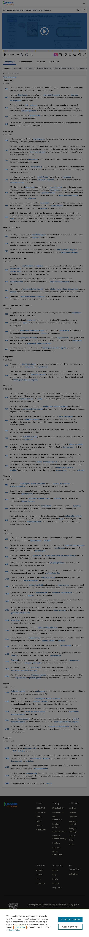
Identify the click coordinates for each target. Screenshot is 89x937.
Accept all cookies (70, 919)
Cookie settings (20, 927)
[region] (44, 923)
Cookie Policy (14, 930)
